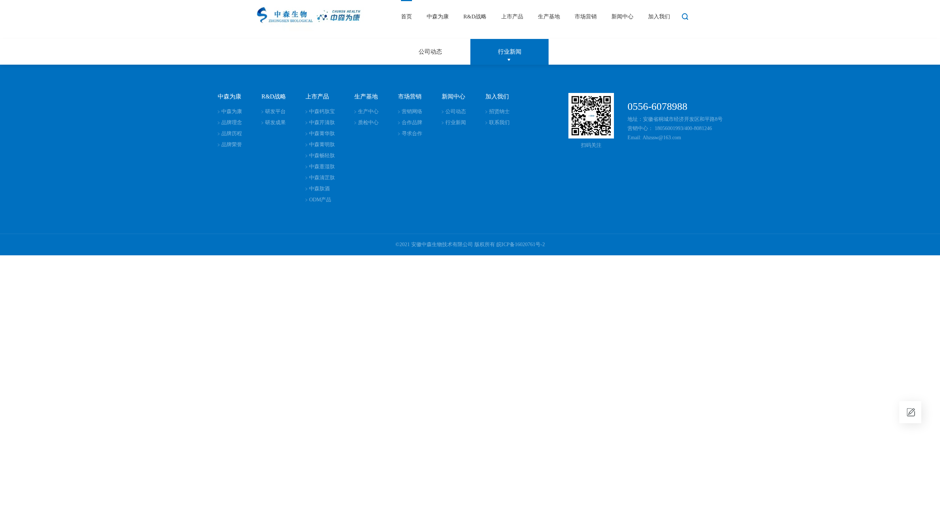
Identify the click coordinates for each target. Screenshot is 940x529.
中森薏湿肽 (322, 166)
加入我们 (659, 16)
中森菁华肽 (322, 133)
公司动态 (430, 51)
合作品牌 (412, 122)
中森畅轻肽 (322, 155)
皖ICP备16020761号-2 (520, 244)
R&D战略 (475, 16)
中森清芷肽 (322, 177)
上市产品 (512, 16)
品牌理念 (231, 122)
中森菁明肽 (322, 144)
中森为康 (438, 16)
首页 (406, 16)
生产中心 (368, 111)
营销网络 (412, 111)
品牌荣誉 (231, 144)
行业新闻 (509, 51)
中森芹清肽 (322, 122)
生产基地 (549, 16)
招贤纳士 (499, 111)
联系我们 (499, 122)
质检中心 (368, 122)
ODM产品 (320, 199)
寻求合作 (412, 133)
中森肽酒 (319, 188)
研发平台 (275, 111)
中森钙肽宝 (322, 111)
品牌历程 (231, 133)
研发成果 (275, 122)
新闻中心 (622, 16)
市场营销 (586, 16)
